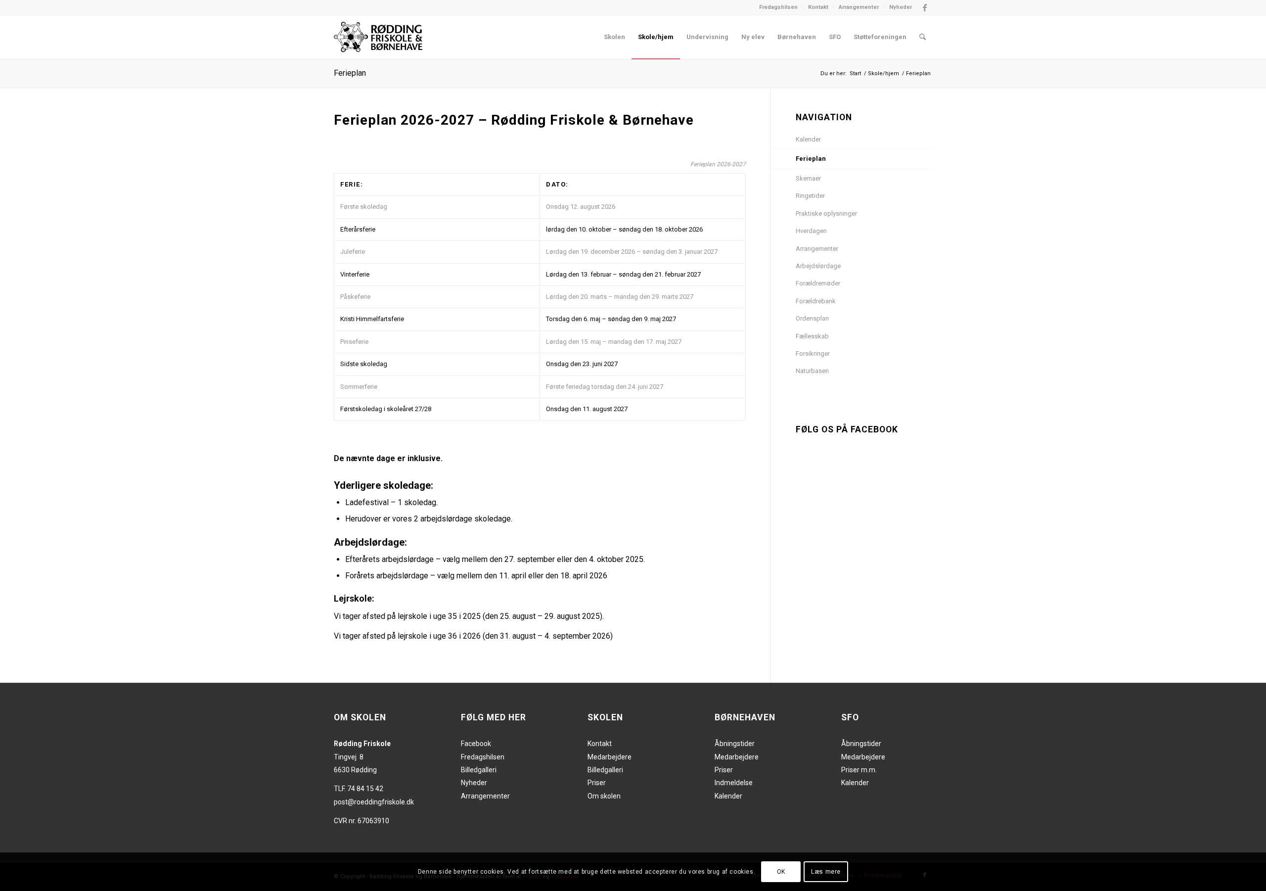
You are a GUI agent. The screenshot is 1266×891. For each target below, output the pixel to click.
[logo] (378, 37)
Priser (597, 783)
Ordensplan (812, 318)
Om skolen (604, 796)
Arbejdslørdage (818, 266)
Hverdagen (811, 230)
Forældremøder (818, 283)
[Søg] (922, 37)
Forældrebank (816, 301)
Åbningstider (735, 744)
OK (781, 871)
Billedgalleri (479, 770)
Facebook (476, 744)
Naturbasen (812, 371)
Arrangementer (859, 7)
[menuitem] (778, 7)
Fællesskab (812, 336)
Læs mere (826, 871)
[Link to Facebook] (924, 7)
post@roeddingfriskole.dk (374, 802)
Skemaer (808, 178)
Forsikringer (813, 353)
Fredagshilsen (778, 7)
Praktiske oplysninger (826, 213)
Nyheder (900, 7)
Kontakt (818, 7)
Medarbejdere (610, 757)
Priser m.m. (859, 770)
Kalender (808, 139)
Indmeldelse (734, 783)
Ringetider (810, 195)
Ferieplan (350, 73)
